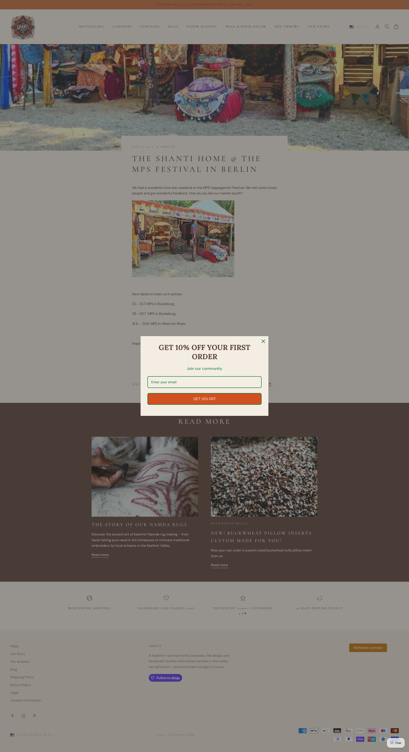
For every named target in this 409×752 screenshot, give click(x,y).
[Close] (263, 341)
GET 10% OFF (204, 399)
